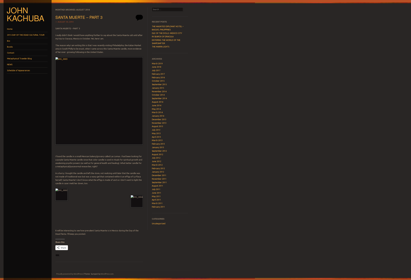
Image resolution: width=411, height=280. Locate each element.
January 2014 (158, 116)
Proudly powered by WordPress (69, 274)
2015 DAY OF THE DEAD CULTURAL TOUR (25, 35)
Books (10, 47)
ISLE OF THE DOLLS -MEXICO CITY (167, 33)
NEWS (9, 64)
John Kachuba (25, 13)
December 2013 (159, 119)
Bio (8, 41)
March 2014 (157, 112)
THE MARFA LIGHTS (160, 47)
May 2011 (156, 196)
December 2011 (159, 175)
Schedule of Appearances (18, 70)
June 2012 (156, 161)
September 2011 (159, 182)
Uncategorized (158, 223)
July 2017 (156, 70)
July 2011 (156, 189)
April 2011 (156, 200)
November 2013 (159, 123)
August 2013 (157, 126)
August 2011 (157, 186)
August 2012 (157, 154)
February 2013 (158, 144)
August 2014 (157, 102)
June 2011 (156, 193)
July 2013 (156, 130)
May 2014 (156, 109)
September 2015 (159, 84)
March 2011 (157, 203)
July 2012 (156, 158)
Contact (10, 53)
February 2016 (158, 77)
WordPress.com (107, 274)
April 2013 (156, 137)
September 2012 (159, 151)
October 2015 (158, 81)
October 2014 (158, 95)
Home (10, 29)
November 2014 (159, 91)
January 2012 (158, 172)
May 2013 (156, 133)
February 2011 (158, 207)
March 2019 (157, 63)
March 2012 (157, 165)
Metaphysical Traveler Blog (19, 59)
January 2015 (158, 88)
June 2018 (156, 67)
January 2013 (158, 147)
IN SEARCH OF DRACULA (163, 37)
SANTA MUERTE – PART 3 (78, 17)
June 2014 (156, 105)
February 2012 (158, 168)
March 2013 (157, 140)
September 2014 (159, 98)
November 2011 (159, 179)
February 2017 (158, 74)
